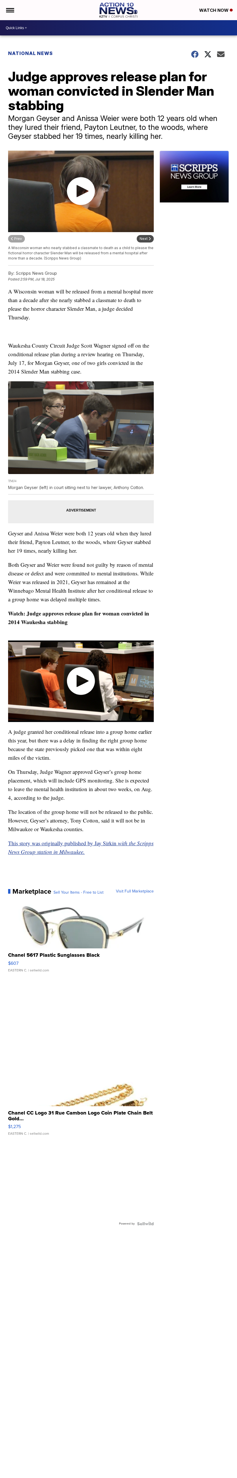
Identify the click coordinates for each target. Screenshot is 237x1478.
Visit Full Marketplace (135, 891)
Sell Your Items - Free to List (78, 892)
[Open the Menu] (9, 10)
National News (30, 53)
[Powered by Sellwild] (145, 1224)
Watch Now (214, 10)
